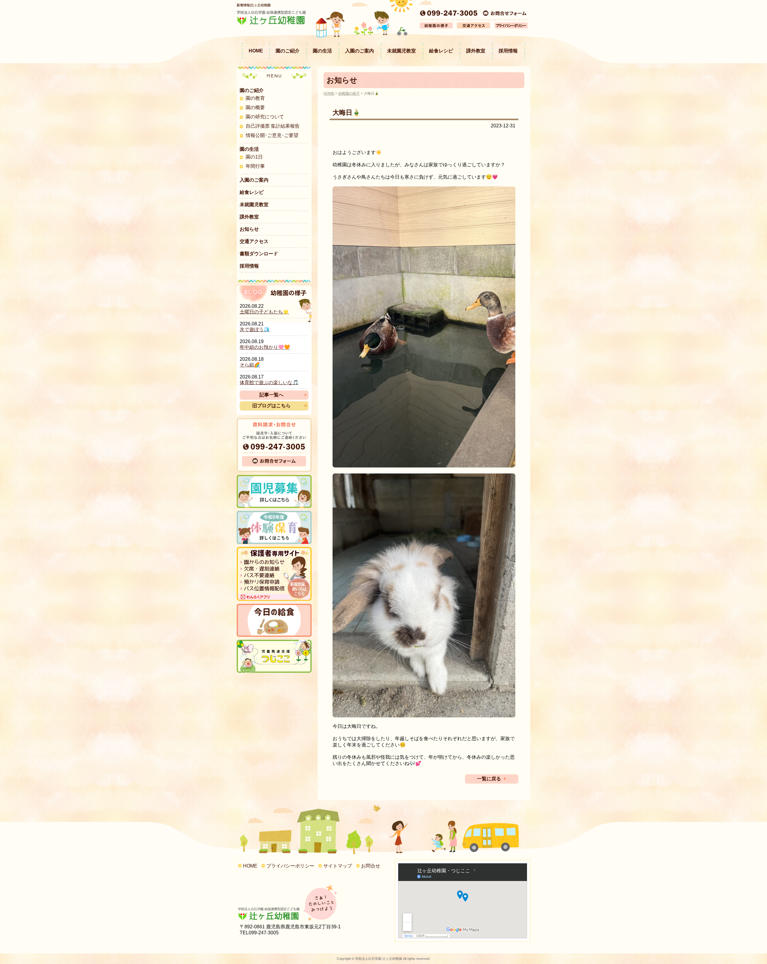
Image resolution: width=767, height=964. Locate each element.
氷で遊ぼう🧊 (255, 329)
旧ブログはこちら (271, 405)
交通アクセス (254, 241)
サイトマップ (337, 865)
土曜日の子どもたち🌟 (264, 311)
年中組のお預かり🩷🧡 (265, 347)
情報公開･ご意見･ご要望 (272, 135)
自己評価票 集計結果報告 (273, 126)
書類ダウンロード (259, 253)
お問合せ (370, 865)
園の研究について (265, 116)
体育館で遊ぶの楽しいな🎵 (269, 382)
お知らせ (249, 229)
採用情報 (508, 50)
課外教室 (475, 50)
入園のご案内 (359, 50)
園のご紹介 (288, 50)
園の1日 (254, 156)
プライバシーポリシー (290, 865)
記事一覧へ (271, 394)
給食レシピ (441, 50)
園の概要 (255, 107)
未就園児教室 (401, 50)
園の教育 (255, 98)
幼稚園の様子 (349, 93)
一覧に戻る (489, 778)
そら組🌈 (250, 364)
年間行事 (255, 166)
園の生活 (322, 50)
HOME (256, 50)
